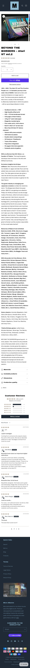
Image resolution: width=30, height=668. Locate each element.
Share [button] (4, 387)
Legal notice (24, 661)
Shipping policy (17, 661)
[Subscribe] (25, 629)
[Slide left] (11, 44)
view (17, 617)
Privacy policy (21, 659)
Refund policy (13, 659)
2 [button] (14, 529)
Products (5, 555)
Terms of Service (8, 566)
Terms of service (8, 661)
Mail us (5, 548)
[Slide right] (18, 44)
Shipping (10, 63)
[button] (3, 6)
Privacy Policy (7, 574)
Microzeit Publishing (14, 657)
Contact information (15, 664)
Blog (4, 552)
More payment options (15, 84)
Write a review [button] (15, 416)
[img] (5, 427)
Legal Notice (6, 570)
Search (5, 544)
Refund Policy (7, 577)
